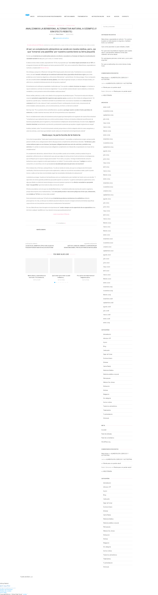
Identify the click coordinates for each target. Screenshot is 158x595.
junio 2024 (106, 159)
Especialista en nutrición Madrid (49, 16)
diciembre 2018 (108, 298)
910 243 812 (5, 586)
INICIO (32, 16)
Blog (108, 16)
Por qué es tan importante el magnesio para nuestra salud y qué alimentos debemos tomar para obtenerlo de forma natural (116, 52)
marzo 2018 (106, 314)
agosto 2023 (107, 199)
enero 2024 (106, 179)
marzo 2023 (106, 219)
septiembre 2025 (108, 115)
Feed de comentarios (107, 438)
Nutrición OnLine (98, 16)
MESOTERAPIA (107, 95)
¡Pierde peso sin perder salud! (112, 87)
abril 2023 (106, 215)
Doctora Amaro (107, 358)
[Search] (131, 16)
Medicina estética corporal (111, 374)
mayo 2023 (106, 211)
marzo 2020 (107, 274)
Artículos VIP (107, 338)
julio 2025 (106, 119)
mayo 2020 (106, 267)
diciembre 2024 (108, 139)
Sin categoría (107, 398)
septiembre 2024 (108, 147)
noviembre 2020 (108, 243)
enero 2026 (106, 107)
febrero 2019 (107, 294)
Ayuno (105, 342)
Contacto (125, 16)
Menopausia (106, 378)
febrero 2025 (107, 131)
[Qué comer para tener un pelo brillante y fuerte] (61, 265)
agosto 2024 (107, 151)
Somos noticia (107, 402)
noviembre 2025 (108, 111)
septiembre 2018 (108, 302)
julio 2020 (106, 258)
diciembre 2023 (108, 183)
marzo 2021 (106, 227)
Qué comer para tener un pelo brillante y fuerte (115, 47)
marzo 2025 (106, 127)
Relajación (106, 394)
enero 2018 (106, 318)
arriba (25, 594)
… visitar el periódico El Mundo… (61, 214)
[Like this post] (66, 223)
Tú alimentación (108, 414)
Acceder (103, 430)
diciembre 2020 (108, 239)
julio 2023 (106, 203)
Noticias (105, 390)
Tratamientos (83, 16)
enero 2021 (106, 235)
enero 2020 (106, 282)
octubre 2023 (107, 191)
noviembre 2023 (108, 187)
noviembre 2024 (108, 143)
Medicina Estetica (108, 370)
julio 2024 (106, 155)
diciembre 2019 (107, 286)
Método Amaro (69, 16)
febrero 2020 (107, 279)
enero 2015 (106, 322)
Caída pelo (106, 350)
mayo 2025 (106, 123)
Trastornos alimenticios (110, 406)
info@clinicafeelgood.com (8, 588)
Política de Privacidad (6, 589)
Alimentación (107, 334)
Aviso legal (3, 592)
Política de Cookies (5, 591)
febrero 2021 (107, 231)
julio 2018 (106, 310)
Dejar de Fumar (107, 354)
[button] (28, 270)
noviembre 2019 (108, 290)
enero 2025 (106, 135)
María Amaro (59, 34)
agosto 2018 (107, 306)
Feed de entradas (106, 434)
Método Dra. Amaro (109, 382)
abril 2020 (106, 270)
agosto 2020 (107, 255)
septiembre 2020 (108, 251)
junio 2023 (106, 207)
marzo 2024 (106, 171)
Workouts (106, 418)
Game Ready (107, 366)
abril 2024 (106, 167)
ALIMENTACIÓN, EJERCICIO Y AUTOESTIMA (119, 83)
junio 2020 (106, 262)
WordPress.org (105, 442)
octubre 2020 (107, 247)
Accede (116, 16)
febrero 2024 (107, 175)
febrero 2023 (107, 223)
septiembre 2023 (108, 195)
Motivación (106, 386)
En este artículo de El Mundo (35, 45)
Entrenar (105, 362)
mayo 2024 (106, 163)
